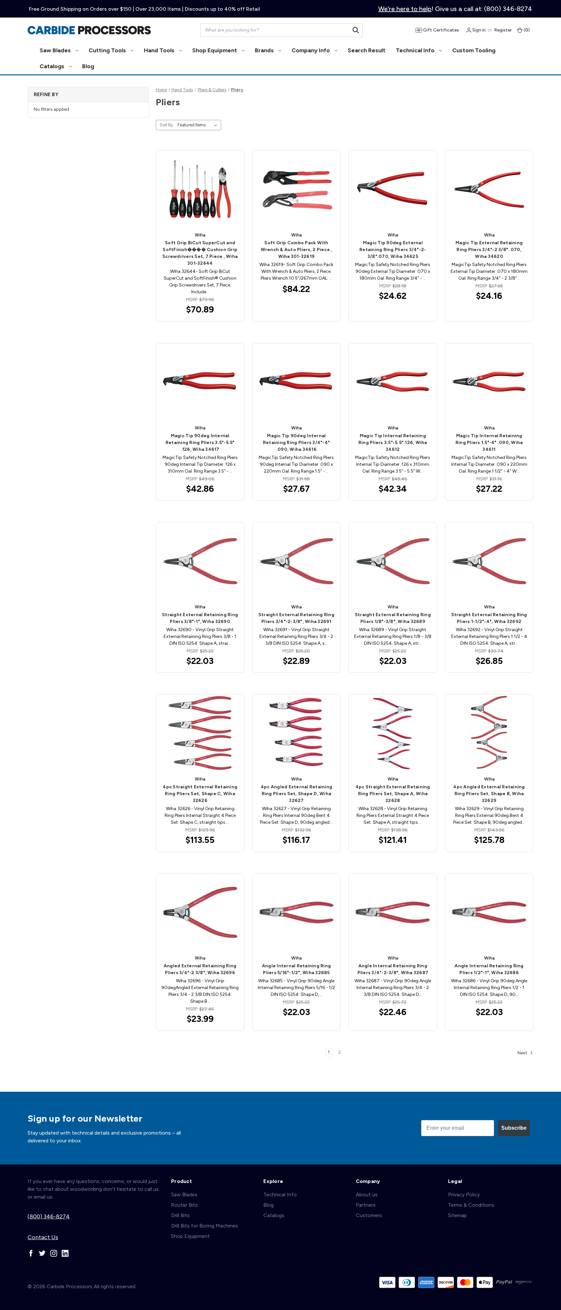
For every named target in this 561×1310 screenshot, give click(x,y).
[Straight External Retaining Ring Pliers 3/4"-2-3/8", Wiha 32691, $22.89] (296, 561)
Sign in (478, 30)
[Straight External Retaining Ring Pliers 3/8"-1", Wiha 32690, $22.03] (200, 561)
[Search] (356, 30)
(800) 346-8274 (49, 1216)
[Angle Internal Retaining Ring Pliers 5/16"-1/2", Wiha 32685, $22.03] (296, 912)
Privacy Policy (464, 1194)
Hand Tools (160, 50)
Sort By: (167, 124)
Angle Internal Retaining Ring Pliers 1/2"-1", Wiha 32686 (489, 969)
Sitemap (457, 1215)
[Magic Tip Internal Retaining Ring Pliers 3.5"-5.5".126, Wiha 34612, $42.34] (392, 382)
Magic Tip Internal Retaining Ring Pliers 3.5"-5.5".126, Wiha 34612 (392, 442)
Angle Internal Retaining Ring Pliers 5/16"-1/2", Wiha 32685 (296, 969)
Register (503, 30)
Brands (265, 50)
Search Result (366, 50)
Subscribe (514, 1128)
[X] (42, 1253)
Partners (366, 1205)
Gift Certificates (440, 30)
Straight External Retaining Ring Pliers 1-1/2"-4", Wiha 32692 (489, 618)
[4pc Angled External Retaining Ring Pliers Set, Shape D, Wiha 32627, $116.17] (296, 733)
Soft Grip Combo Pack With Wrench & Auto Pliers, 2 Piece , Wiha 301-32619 (296, 249)
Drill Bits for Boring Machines (204, 1226)
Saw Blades (56, 50)
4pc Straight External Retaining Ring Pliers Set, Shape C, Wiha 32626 (200, 793)
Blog (88, 66)
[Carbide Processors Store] (89, 30)
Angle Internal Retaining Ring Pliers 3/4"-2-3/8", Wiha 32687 (393, 969)
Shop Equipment (215, 50)
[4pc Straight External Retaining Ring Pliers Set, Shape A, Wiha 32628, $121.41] (392, 733)
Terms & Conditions (471, 1205)
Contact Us (43, 1237)
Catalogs (53, 66)
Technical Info (416, 50)
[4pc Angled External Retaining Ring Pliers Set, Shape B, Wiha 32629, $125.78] (489, 733)
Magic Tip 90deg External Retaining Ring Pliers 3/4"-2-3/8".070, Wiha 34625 (392, 249)
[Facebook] (31, 1253)
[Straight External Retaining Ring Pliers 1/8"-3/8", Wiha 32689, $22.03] (392, 561)
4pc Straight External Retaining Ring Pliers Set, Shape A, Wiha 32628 (392, 793)
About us (367, 1194)
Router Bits (184, 1205)
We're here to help (404, 9)
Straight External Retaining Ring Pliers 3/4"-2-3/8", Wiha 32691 (296, 618)
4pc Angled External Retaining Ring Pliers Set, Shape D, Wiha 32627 (296, 793)
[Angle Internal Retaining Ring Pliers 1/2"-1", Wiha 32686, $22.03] (489, 912)
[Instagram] (53, 1253)
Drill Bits (180, 1215)
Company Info (311, 50)
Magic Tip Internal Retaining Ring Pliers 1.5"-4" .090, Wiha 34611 (489, 442)
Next (522, 1052)
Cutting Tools (108, 50)
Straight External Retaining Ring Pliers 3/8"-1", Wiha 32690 (200, 618)
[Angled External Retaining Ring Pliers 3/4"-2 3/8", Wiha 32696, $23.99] (200, 912)
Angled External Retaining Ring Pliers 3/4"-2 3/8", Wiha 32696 (200, 969)
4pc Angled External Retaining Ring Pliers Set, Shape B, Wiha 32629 (489, 793)
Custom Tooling (473, 50)
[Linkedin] (65, 1253)
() (526, 30)
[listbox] (199, 125)
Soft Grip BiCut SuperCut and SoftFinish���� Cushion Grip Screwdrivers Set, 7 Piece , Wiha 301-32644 (200, 253)
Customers (369, 1215)
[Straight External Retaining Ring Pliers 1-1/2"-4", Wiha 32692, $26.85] (489, 561)
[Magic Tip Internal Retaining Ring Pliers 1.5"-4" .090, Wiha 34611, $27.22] (489, 382)
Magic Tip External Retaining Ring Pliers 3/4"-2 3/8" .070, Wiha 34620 (489, 249)
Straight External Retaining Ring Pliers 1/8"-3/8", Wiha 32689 (393, 618)
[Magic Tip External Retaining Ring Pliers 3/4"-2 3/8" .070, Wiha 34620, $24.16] (489, 189)
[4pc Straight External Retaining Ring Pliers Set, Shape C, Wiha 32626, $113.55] (200, 733)
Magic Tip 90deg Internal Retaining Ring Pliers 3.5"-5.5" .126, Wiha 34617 (200, 442)
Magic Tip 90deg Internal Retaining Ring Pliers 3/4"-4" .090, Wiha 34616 (296, 442)
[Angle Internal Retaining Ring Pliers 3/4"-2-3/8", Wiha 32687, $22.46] (392, 912)
